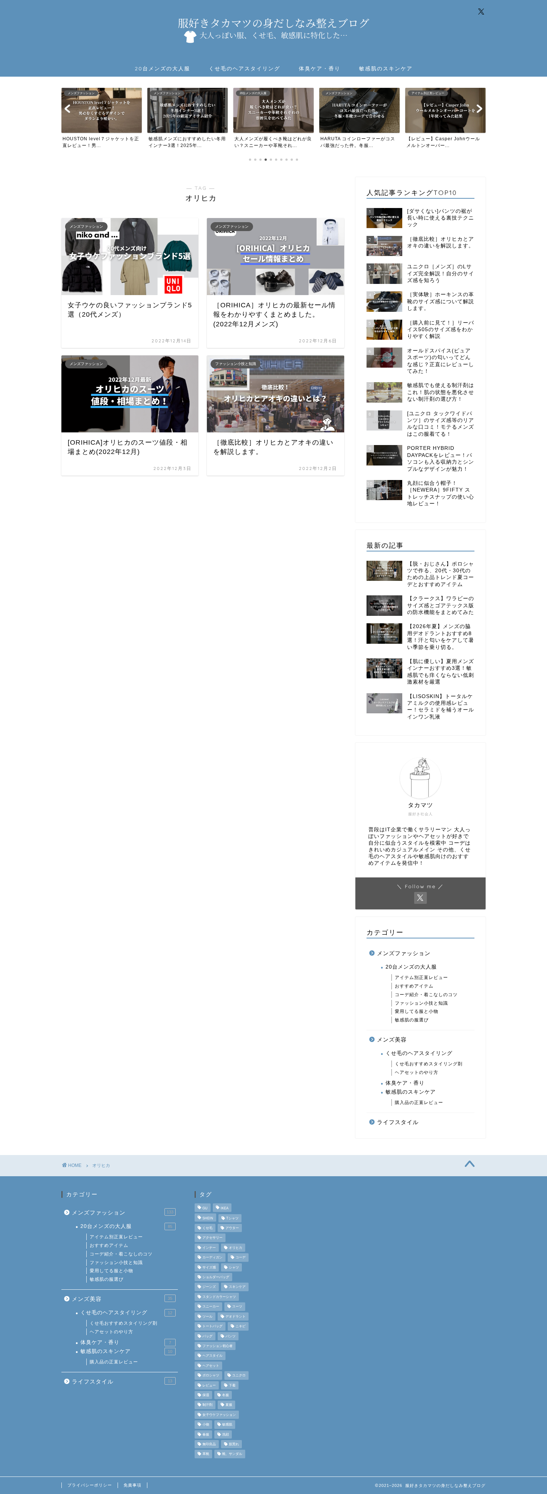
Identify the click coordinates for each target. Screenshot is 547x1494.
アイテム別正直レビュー (421, 977)
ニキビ (241, 1326)
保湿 (205, 1395)
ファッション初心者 (217, 1346)
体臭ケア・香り (319, 68)
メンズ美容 (392, 1039)
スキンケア (237, 1287)
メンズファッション (404, 953)
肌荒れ (234, 1444)
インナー (209, 1248)
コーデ (241, 1258)
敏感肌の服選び (412, 1020)
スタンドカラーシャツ (219, 1297)
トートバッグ (212, 1326)
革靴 (205, 1454)
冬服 (225, 1395)
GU (205, 1208)
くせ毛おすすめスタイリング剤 (429, 1063)
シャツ (234, 1267)
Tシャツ (232, 1218)
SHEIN (207, 1218)
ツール (207, 1316)
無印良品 (209, 1444)
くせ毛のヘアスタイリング (244, 68)
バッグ (207, 1336)
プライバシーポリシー (89, 1485)
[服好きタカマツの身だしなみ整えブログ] (273, 52)
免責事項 (132, 1485)
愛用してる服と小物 (416, 1011)
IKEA (224, 1208)
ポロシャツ (210, 1376)
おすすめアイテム (414, 986)
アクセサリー (212, 1238)
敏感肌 (227, 1425)
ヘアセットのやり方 (416, 1072)
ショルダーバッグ (215, 1277)
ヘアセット (210, 1365)
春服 (205, 1434)
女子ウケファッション (219, 1415)
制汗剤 (207, 1405)
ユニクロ (239, 1376)
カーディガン (212, 1258)
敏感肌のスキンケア (386, 68)
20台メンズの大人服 (162, 68)
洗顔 (225, 1434)
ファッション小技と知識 (421, 1003)
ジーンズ (209, 1287)
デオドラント (235, 1316)
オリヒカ (235, 1248)
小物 (205, 1425)
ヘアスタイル (212, 1356)
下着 (232, 1385)
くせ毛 (207, 1228)
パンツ (230, 1336)
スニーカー (210, 1307)
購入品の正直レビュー (419, 1102)
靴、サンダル (232, 1454)
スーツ (237, 1307)
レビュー (209, 1385)
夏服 (228, 1405)
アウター (232, 1228)
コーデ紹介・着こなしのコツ (426, 994)
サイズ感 (209, 1267)
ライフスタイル (398, 1122)
